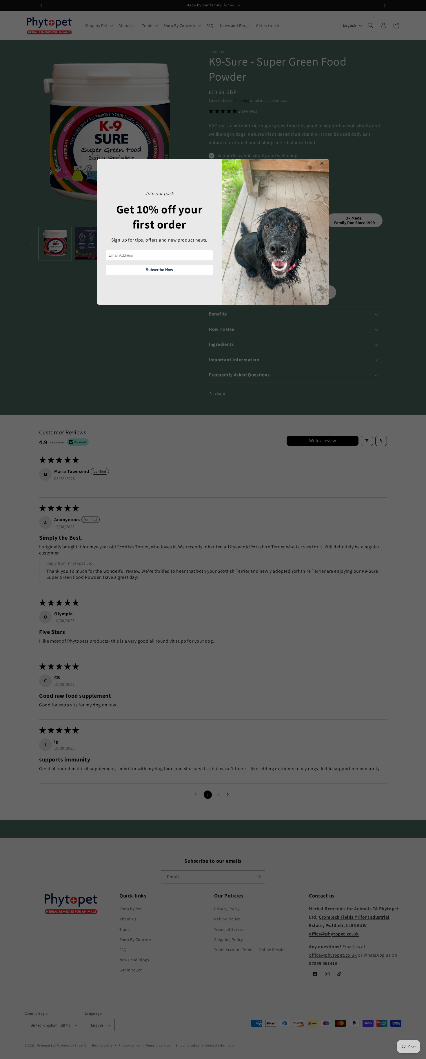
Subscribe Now (159, 270)
